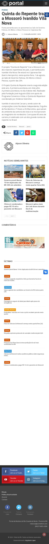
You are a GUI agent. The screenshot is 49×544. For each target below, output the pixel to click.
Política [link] (8, 287)
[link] (10, 34)
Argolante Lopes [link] (30, 540)
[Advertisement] (24, 390)
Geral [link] (7, 266)
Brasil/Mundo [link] (10, 310)
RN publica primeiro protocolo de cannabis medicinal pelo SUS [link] (23, 333)
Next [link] (12, 216)
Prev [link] (7, 216)
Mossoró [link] (21, 126)
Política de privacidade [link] (9, 494)
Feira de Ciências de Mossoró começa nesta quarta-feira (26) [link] (23, 323)
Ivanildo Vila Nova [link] (12, 126)
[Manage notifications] (44, 534)
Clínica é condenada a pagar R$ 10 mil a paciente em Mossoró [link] (24, 365)
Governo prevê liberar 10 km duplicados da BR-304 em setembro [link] (24, 269)
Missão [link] (4, 492)
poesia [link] (28, 126)
